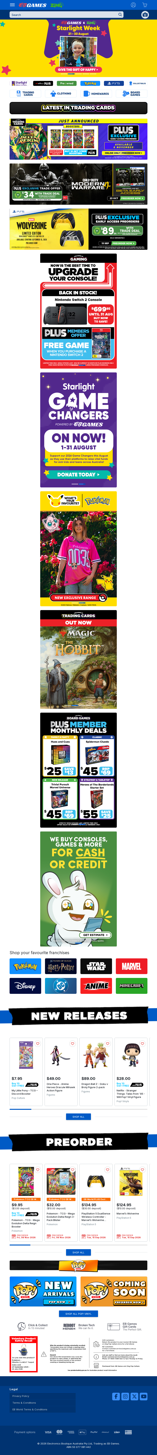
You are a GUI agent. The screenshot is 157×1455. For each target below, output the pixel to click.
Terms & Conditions (24, 1402)
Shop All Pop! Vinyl (78, 1313)
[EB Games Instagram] (125, 1396)
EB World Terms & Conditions (29, 1409)
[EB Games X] (134, 1396)
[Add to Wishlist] (38, 1044)
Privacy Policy (20, 1395)
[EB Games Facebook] (116, 1396)
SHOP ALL (78, 1116)
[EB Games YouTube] (143, 1396)
